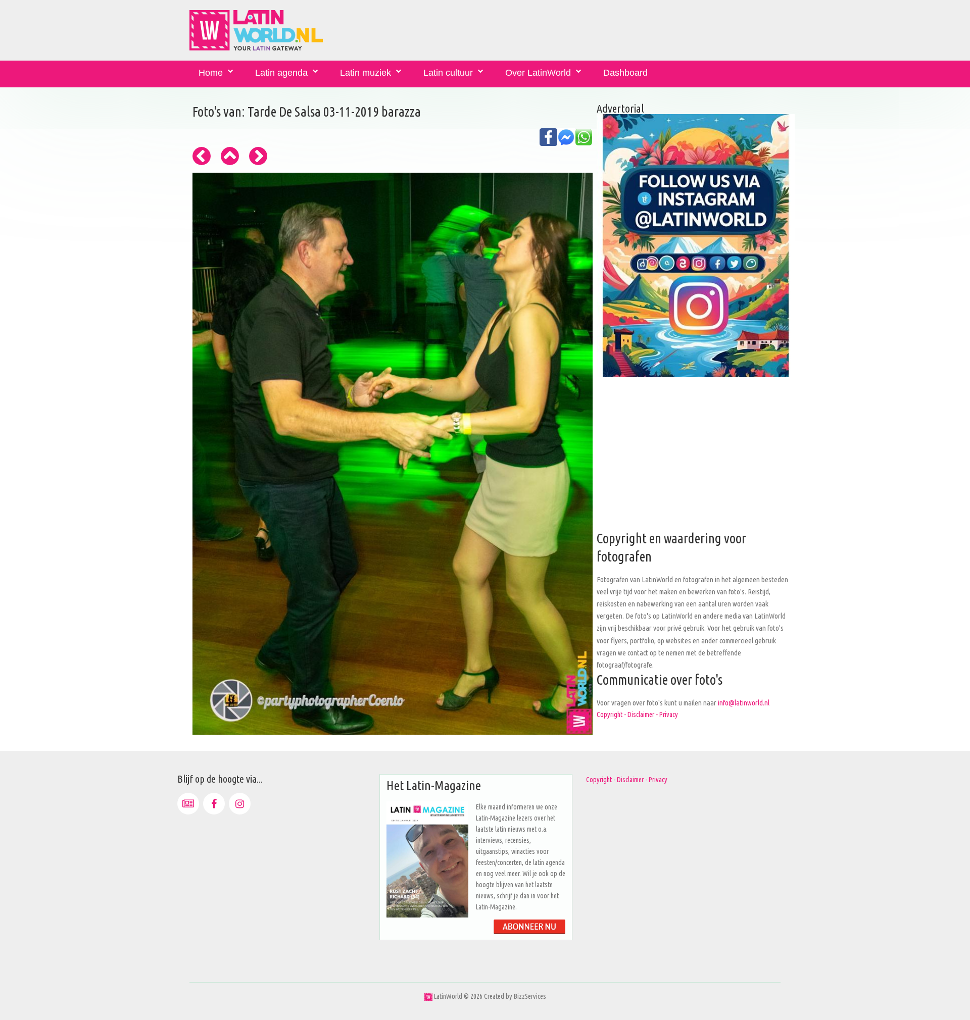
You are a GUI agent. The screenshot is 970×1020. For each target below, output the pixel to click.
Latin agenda (281, 73)
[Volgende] (258, 156)
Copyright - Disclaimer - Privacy (637, 714)
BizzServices (530, 996)
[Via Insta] (240, 803)
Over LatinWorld (538, 73)
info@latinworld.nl (743, 702)
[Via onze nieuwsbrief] (188, 803)
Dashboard (625, 73)
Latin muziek (365, 73)
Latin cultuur (448, 73)
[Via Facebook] (214, 803)
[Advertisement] (696, 459)
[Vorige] (201, 156)
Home (211, 73)
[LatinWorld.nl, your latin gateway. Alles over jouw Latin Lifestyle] (428, 996)
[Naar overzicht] (230, 156)
